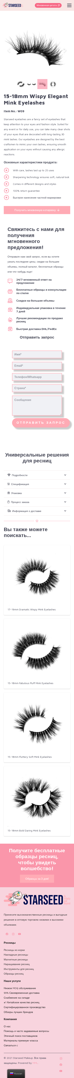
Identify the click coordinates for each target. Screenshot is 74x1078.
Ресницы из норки (14, 949)
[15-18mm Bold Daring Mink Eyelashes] (37, 797)
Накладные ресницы (16, 954)
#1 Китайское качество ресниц (21, 1002)
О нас (7, 1026)
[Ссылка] (13, 5)
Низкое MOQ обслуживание (20, 988)
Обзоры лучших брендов (18, 1011)
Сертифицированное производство (24, 1007)
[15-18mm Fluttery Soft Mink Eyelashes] (37, 723)
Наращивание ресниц (17, 964)
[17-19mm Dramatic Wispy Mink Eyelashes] (37, 576)
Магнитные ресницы (16, 959)
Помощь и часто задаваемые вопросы (26, 1030)
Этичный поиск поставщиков (20, 1035)
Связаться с (11, 1045)
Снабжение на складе (17, 997)
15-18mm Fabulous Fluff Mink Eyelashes (30, 683)
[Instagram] (13, 934)
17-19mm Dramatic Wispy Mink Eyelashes (32, 609)
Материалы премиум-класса (21, 1040)
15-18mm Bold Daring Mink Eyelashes (29, 830)
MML (35, 1062)
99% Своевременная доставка (22, 992)
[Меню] (69, 5)
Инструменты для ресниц (19, 968)
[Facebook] (7, 934)
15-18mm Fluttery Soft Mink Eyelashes (30, 756)
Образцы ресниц (14, 973)
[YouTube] (19, 934)
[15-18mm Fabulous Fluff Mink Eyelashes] (37, 650)
